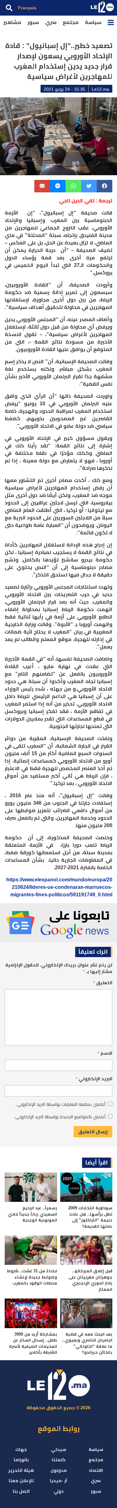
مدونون (59, 1470)
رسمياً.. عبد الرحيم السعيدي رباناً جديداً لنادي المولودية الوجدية (32, 1214)
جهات (21, 1449)
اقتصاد (96, 1470)
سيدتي (58, 1449)
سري (50, 22)
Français (27, 7)
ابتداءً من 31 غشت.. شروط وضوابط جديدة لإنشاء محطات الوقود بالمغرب (32, 1277)
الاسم (105, 1053)
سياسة (93, 22)
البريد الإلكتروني (94, 1078)
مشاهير (12, 22)
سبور (33, 22)
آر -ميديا (58, 1480)
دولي (59, 1491)
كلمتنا (59, 1459)
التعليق (102, 982)
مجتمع (71, 22)
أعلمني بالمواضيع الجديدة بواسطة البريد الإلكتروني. (59, 1116)
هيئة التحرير (21, 1470)
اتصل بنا (21, 1491)
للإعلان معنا (21, 1480)
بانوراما (21, 1459)
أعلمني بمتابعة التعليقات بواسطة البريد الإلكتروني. (60, 1104)
